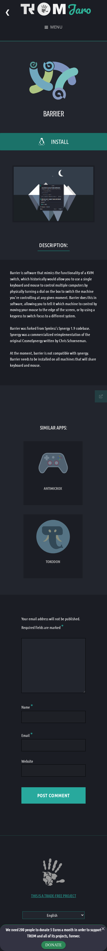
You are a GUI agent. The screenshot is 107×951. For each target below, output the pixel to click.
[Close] (103, 929)
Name (27, 707)
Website (27, 761)
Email (27, 735)
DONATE (53, 945)
